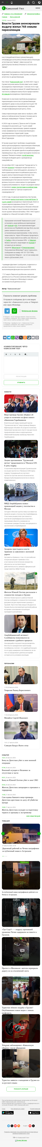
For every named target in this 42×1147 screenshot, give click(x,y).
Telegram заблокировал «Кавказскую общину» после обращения (18, 1046)
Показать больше (21, 1089)
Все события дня (33, 816)
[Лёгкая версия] (12, 3)
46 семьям (6, 94)
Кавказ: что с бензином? (13, 14)
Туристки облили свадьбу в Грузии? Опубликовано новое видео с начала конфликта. (17, 1010)
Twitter (8, 240)
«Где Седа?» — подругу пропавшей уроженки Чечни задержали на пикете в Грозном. (19, 932)
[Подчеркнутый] (15, 354)
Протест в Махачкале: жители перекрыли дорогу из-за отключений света (20, 969)
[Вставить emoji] (25, 354)
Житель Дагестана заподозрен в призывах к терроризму (21, 788)
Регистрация (21, 376)
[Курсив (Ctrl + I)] (10, 354)
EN (7, 2)
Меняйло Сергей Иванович (16, 717)
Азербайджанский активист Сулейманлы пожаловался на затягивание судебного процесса (18, 638)
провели (11, 167)
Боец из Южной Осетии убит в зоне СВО (20, 780)
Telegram (33, 240)
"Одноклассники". (28, 248)
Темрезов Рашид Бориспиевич (17, 690)
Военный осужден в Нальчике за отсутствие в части (16, 771)
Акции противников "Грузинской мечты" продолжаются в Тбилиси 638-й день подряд (20, 463)
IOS (16, 225)
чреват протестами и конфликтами (24, 187)
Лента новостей (15, 17)
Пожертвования (35, 1109)
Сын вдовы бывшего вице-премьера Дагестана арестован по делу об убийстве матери (20, 800)
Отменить (21, 382)
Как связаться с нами (17, 1109)
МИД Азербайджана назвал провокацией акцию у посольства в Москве (19, 506)
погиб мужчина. (28, 155)
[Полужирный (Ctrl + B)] (6, 354)
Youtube (31, 243)
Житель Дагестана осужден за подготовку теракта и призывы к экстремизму (20, 811)
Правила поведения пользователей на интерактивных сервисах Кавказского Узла (21, 1132)
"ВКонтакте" (16, 248)
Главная (4, 17)
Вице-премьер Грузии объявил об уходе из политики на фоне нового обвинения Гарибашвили (19, 417)
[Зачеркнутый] (19, 354)
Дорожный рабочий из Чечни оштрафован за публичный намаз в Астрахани (20, 849)
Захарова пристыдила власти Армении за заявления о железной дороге (19, 552)
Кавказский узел (16, 82)
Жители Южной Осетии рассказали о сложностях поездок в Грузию (20, 593)
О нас (3, 1109)
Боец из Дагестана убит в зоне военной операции (19, 761)
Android (10, 225)
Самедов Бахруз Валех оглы (16, 745)
